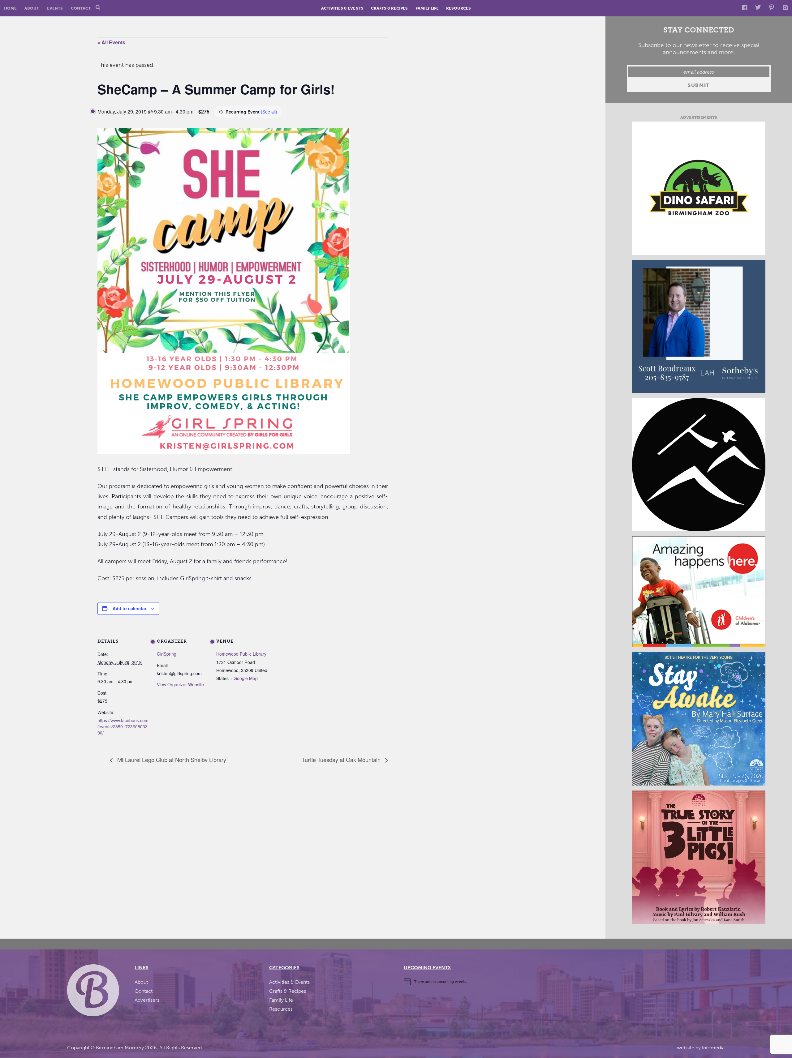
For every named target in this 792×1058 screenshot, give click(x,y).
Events (55, 8)
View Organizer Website (180, 684)
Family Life (427, 8)
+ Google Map (244, 678)
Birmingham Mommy (120, 1048)
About (31, 8)
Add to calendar (129, 608)
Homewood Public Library (241, 654)
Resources (458, 8)
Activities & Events (342, 8)
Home (10, 8)
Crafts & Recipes (389, 8)
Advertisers (147, 1000)
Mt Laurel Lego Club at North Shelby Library (171, 760)
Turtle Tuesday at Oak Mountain (342, 760)
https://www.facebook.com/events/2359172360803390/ (122, 726)
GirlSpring (166, 654)
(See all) (269, 112)
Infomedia (713, 1048)
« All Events (111, 42)
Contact (81, 8)
